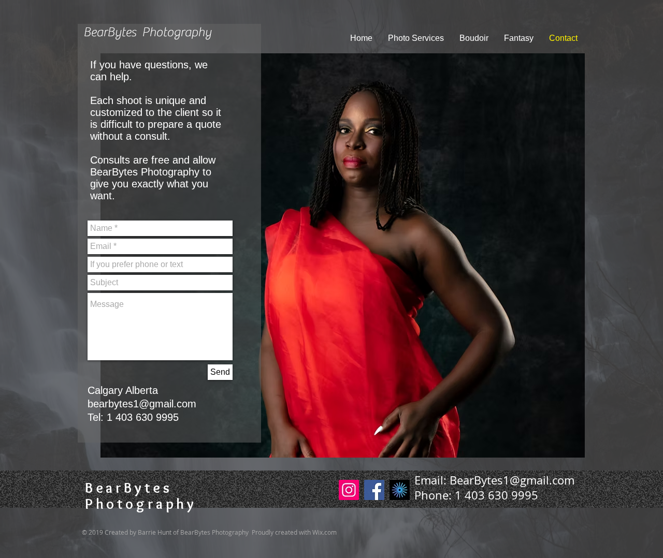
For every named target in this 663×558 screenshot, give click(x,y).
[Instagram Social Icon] (349, 490)
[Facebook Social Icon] (374, 490)
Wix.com (324, 532)
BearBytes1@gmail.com (512, 480)
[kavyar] (400, 490)
